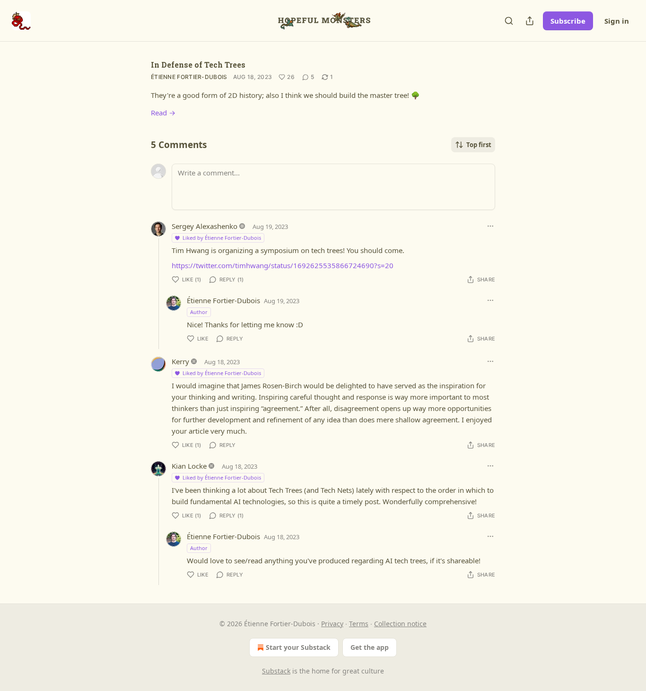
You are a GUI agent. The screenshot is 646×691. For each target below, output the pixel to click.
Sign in (616, 21)
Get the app (369, 647)
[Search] (508, 20)
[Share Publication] (529, 20)
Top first (478, 144)
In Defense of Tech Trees (198, 65)
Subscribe (567, 21)
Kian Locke (189, 466)
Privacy (332, 623)
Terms (358, 623)
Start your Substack (298, 647)
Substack (276, 670)
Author (199, 311)
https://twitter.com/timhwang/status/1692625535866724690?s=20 (282, 265)
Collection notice (400, 623)
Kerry (180, 361)
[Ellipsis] (490, 226)
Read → (163, 112)
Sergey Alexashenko (204, 226)
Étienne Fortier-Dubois (189, 76)
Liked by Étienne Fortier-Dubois (222, 237)
